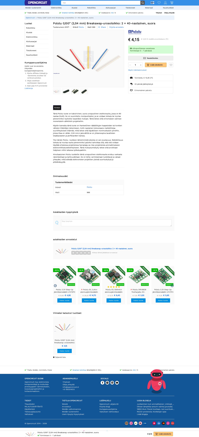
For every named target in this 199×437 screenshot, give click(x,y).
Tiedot (28, 400)
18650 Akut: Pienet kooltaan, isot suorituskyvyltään (155, 409)
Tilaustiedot (30, 404)
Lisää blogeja (142, 414)
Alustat (74, 8)
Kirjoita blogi (105, 407)
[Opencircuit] (37, 3)
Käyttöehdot (30, 409)
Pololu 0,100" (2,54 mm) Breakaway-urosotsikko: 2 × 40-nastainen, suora (101, 249)
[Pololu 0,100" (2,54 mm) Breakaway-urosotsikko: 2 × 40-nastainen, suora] (57, 91)
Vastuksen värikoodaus (109, 412)
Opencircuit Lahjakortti (109, 404)
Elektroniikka (56, 8)
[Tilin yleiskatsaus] (164, 3)
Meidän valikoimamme (71, 409)
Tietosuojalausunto (33, 412)
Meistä (65, 404)
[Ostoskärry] (170, 3)
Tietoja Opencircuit (72, 400)
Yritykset (159, 13)
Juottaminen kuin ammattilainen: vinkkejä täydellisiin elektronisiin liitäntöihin (155, 404)
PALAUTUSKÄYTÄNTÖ (33, 407)
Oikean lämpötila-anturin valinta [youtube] (154, 407)
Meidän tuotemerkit (33, 8)
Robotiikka (91, 8)
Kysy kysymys (67, 221)
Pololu (89, 187)
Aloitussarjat (111, 8)
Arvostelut (66, 407)
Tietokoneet (130, 8)
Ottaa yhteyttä (169, 13)
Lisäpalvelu (105, 400)
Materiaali (149, 8)
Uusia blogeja (144, 400)
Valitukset (29, 414)
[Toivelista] (157, 3)
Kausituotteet (168, 8)
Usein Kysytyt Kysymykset (73, 414)
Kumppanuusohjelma (108, 409)
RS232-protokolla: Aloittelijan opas (151, 412)
